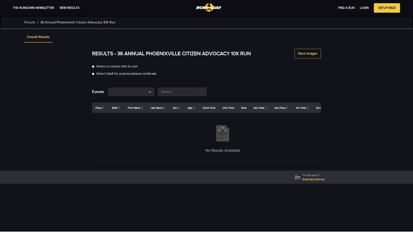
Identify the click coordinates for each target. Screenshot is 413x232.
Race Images (307, 54)
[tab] (38, 37)
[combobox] (131, 92)
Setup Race (387, 8)
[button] (38, 37)
